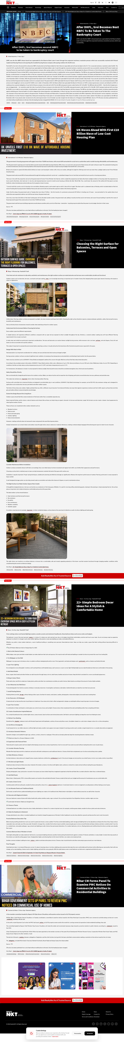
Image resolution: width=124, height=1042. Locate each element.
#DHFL (8, 102)
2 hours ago (94, 877)
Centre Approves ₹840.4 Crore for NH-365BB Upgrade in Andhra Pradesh (32, 213)
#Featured (14, 102)
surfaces (98, 340)
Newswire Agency (101, 126)
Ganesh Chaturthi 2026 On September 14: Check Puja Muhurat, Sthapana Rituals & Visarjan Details (39, 852)
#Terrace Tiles (10, 569)
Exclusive (66, 7)
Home (83, 1011)
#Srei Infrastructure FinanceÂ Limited (75, 102)
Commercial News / (85, 877)
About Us (108, 1011)
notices (42, 922)
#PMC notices (21, 954)
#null (19, 102)
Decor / (82, 598)
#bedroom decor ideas (47, 855)
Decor (9, 630)
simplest (17, 721)
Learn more (55, 1036)
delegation (12, 940)
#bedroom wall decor (11, 855)
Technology (38, 7)
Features (13, 7)
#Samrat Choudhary (45, 954)
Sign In (92, 2)
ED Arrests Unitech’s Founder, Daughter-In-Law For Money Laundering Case (75, 100)
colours (33, 840)
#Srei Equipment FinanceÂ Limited (58, 102)
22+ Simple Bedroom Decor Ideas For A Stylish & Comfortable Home (31, 11)
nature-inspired (53, 785)
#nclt (23, 102)
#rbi (48, 102)
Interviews (100, 7)
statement (109, 926)
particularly (82, 661)
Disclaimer (97, 1016)
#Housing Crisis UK (23, 216)
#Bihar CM (54, 954)
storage (22, 694)
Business (20, 7)
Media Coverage (86, 1014)
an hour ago (87, 598)
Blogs (9, 271)
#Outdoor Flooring (48, 569)
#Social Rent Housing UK (12, 216)
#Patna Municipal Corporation (32, 954)
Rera (107, 7)
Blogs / (82, 240)
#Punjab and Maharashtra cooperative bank (35, 102)
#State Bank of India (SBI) (91, 102)
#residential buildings (11, 954)
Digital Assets (58, 7)
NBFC (23, 68)
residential (10, 919)
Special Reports (48, 7)
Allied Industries (12, 56)
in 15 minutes (91, 126)
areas (46, 278)
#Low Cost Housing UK (55, 216)
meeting (21, 937)
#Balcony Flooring (38, 569)
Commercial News (13, 910)
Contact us (114, 7)
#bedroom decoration (36, 855)
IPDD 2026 (75, 7)
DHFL (13, 68)
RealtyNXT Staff (97, 240)
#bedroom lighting (58, 855)
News (95, 1011)
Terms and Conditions (87, 1016)
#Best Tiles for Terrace (27, 569)
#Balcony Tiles (18, 569)
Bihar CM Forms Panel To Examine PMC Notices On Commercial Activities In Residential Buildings (79, 11)
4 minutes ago (88, 240)
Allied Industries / (85, 23)
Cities (93, 7)
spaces (31, 637)
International (29, 7)
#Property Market (45, 216)
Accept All (90, 1033)
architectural (54, 758)
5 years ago (93, 23)
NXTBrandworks (85, 7)
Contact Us (97, 1014)
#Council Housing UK (34, 216)
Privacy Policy (109, 1014)
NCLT (87, 66)
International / (84, 126)
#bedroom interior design (23, 855)
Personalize (77, 1033)
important (24, 379)
